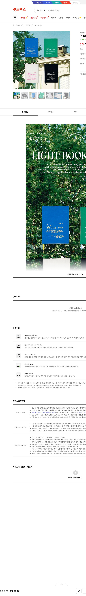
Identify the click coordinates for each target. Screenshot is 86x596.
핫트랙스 (39, 10)
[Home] (13, 25)
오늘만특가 (44, 17)
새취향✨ (24, 17)
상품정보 (25, 112)
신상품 (60, 17)
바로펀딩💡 (77, 17)
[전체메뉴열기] (15, 17)
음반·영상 (33, 17)
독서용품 (19, 25)
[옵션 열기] (61, 584)
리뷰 (50, 112)
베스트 (53, 17)
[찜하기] (78, 591)
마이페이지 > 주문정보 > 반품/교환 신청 (44, 412)
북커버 (28, 25)
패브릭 (37, 25)
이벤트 (68, 17)
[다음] (71, 61)
